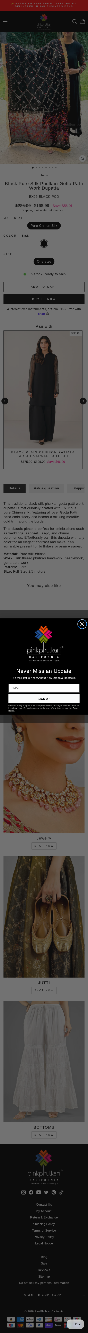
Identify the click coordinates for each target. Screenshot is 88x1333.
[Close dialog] (82, 624)
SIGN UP (43, 698)
